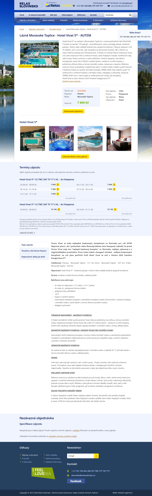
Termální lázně (55, 29)
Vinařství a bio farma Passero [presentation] (33, 251)
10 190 (55, 209)
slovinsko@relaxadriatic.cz (120, 6)
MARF (115, 493)
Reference (81, 15)
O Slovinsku (98, 20)
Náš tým (53, 15)
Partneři (88, 493)
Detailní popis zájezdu (71, 81)
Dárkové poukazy (80, 20)
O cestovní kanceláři (37, 15)
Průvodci (63, 20)
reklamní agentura (125, 493)
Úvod (22, 15)
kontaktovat (127, 3)
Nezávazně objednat (73, 111)
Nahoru (95, 493)
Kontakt (93, 15)
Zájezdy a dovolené (27, 20)
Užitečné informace (118, 20)
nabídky (76, 430)
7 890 (54, 184)
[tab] (34, 245)
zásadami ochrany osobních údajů (63, 436)
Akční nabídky (48, 20)
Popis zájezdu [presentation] (27, 245)
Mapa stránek (78, 493)
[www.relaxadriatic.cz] (57, 6)
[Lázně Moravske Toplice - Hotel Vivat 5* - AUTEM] (33, 138)
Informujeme (67, 15)
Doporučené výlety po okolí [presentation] (33, 256)
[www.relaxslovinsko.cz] (30, 4)
